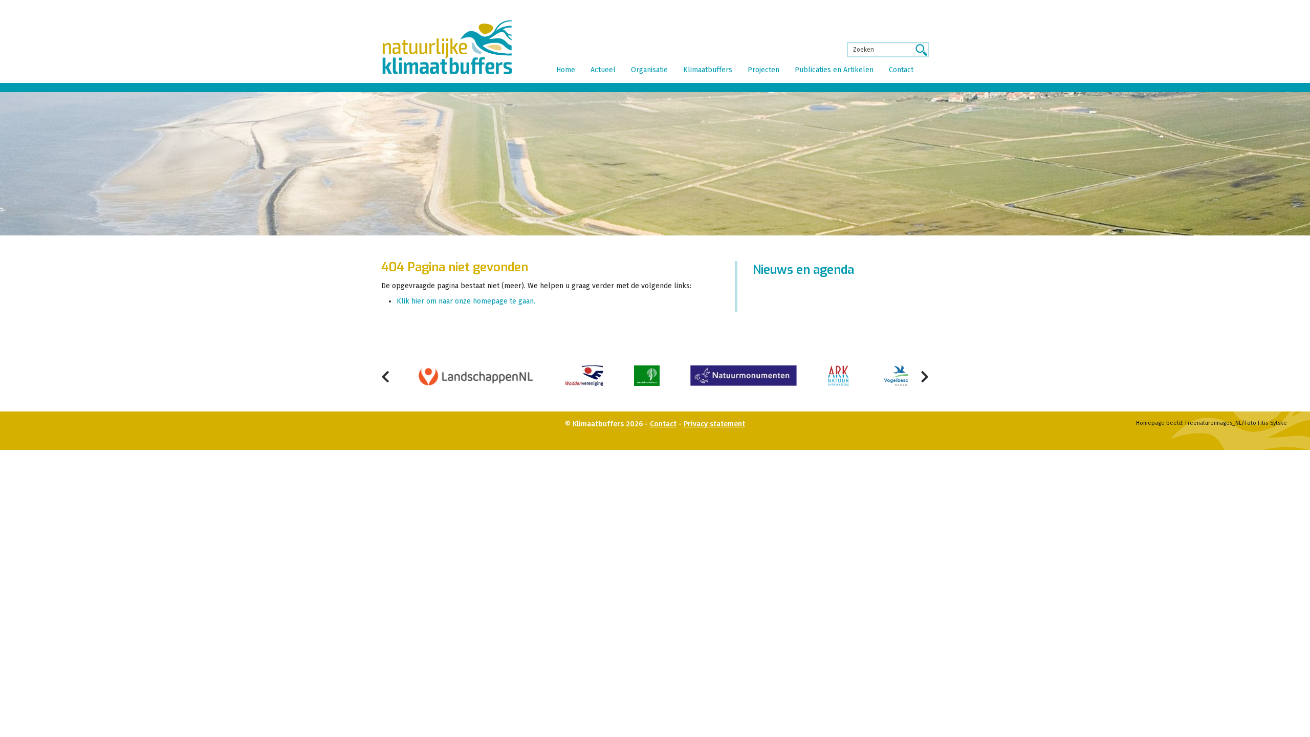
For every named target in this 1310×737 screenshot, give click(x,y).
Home (565, 70)
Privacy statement (714, 424)
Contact (901, 70)
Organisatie (649, 70)
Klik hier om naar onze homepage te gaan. (466, 301)
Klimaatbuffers (707, 70)
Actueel (603, 70)
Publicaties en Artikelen (834, 70)
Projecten (763, 70)
